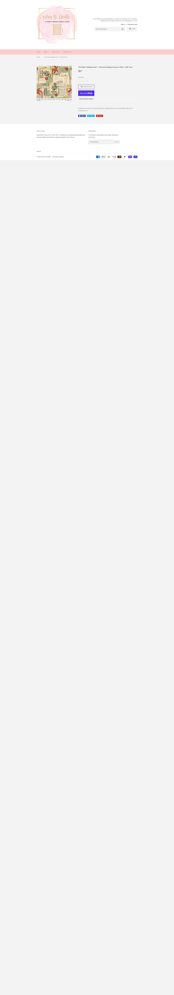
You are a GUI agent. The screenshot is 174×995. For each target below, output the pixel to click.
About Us (55, 52)
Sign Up (116, 142)
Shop (45, 52)
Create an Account (132, 24)
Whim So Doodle (46, 157)
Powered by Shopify (58, 157)
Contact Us (67, 52)
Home (38, 52)
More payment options (86, 99)
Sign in (123, 24)
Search (39, 151)
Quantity (81, 77)
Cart (133, 29)
